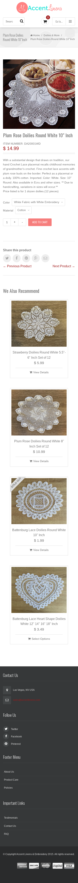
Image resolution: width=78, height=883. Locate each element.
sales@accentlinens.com (26, 700)
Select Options (41, 638)
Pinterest (16, 744)
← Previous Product (17, 266)
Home (36, 35)
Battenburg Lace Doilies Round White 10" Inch (39, 532)
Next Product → (64, 266)
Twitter (14, 729)
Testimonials (11, 817)
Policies (8, 787)
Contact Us (10, 826)
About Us (9, 771)
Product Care (11, 779)
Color (6, 202)
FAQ (6, 834)
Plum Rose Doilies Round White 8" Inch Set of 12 (39, 443)
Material (8, 210)
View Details (41, 372)
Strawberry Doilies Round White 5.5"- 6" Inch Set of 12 (39, 355)
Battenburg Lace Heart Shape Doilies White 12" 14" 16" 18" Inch (39, 621)
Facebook (16, 736)
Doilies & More (52, 35)
